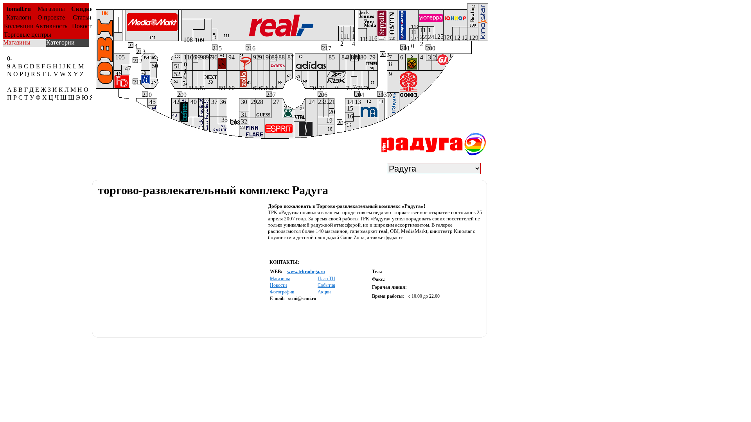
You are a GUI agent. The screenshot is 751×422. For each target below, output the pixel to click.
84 (343, 57)
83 (348, 57)
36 (222, 101)
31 (243, 114)
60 (231, 86)
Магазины (51, 8)
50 (153, 66)
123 (425, 33)
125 (438, 36)
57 (201, 86)
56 (195, 86)
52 (176, 74)
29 (252, 101)
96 (213, 57)
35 (222, 119)
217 (324, 47)
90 (266, 57)
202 (382, 54)
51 (176, 66)
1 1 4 (352, 33)
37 (213, 101)
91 (260, 57)
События (326, 285)
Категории (60, 42)
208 (233, 121)
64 (266, 86)
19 (330, 120)
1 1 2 (341, 33)
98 (201, 57)
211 (135, 81)
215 (214, 47)
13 (356, 101)
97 (206, 57)
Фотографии (282, 292)
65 (273, 86)
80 (362, 57)
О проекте (51, 17)
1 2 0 (411, 35)
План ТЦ (326, 278)
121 (415, 35)
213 (138, 50)
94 (231, 57)
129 (472, 37)
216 (248, 47)
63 (260, 86)
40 (193, 101)
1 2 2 (420, 34)
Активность (51, 26)
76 (365, 86)
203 (379, 93)
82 (352, 57)
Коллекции (19, 26)
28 (262, 107)
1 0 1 (184, 62)
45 (152, 101)
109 (198, 39)
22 (326, 101)
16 (349, 116)
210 (144, 93)
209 (179, 93)
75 (359, 86)
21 (331, 101)
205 (339, 122)
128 (463, 37)
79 (371, 57)
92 (254, 57)
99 (195, 57)
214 (130, 45)
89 (273, 57)
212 (135, 60)
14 (349, 101)
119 (413, 26)
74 (354, 86)
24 (310, 101)
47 (126, 68)
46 (117, 73)
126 (448, 37)
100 (189, 57)
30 (243, 101)
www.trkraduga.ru (306, 271)
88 (281, 57)
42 (176, 101)
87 (289, 57)
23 (320, 101)
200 (428, 47)
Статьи (82, 17)
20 (331, 112)
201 (403, 47)
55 (189, 86)
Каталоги (18, 17)
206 (320, 93)
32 (243, 121)
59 (221, 86)
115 (362, 38)
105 (119, 57)
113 (346, 36)
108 (187, 38)
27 (275, 101)
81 (356, 57)
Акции (324, 292)
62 (254, 86)
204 (357, 93)
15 (349, 108)
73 (348, 86)
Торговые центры (27, 34)
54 (184, 79)
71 (321, 86)
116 (372, 38)
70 (312, 86)
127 (456, 37)
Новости (82, 26)
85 (331, 57)
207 (268, 93)
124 (431, 33)
